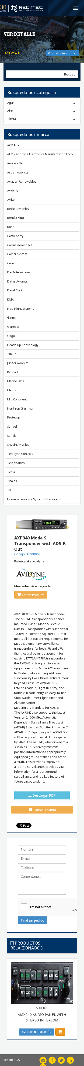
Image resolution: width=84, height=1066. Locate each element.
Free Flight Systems (20, 309)
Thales (12, 481)
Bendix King (15, 218)
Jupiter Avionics (17, 363)
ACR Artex (14, 145)
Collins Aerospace (19, 245)
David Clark (14, 290)
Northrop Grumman (21, 409)
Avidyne (12, 190)
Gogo (11, 336)
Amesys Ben (15, 163)
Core (10, 263)
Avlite (11, 200)
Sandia (12, 436)
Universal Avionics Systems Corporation (34, 499)
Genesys (13, 327)
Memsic (12, 390)
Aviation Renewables (21, 182)
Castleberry (15, 236)
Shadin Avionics (18, 445)
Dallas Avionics (17, 281)
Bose (10, 227)
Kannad (12, 372)
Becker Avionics (18, 209)
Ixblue (11, 354)
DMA (10, 299)
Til (9, 490)
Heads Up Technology (22, 345)
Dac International (19, 272)
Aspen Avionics (17, 172)
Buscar (69, 74)
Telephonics (16, 463)
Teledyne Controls (20, 454)
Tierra (11, 119)
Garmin (12, 318)
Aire (10, 111)
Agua (10, 103)
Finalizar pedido (32, 920)
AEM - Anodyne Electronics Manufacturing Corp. (40, 154)
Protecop (13, 417)
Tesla (11, 472)
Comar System (17, 254)
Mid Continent (17, 399)
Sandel (12, 427)
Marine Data (15, 381)
